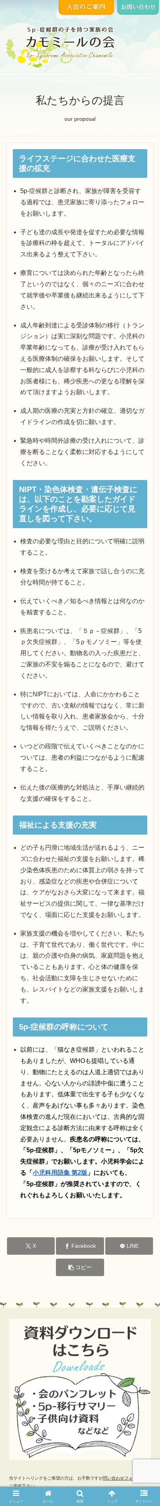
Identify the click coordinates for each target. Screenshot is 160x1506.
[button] (80, 1267)
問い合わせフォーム (122, 1478)
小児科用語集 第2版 (60, 1172)
